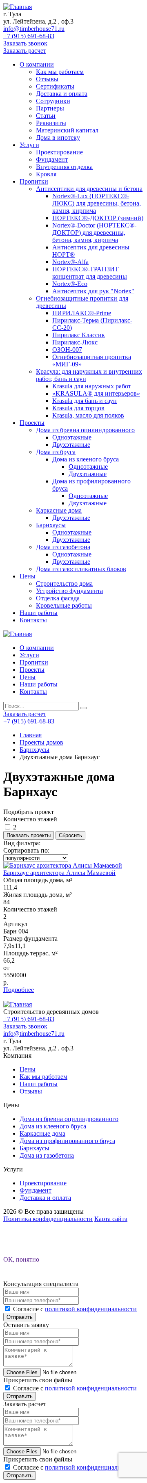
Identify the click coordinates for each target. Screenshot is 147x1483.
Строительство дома (64, 583)
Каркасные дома (59, 510)
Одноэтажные (71, 437)
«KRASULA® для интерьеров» (96, 393)
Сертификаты (55, 86)
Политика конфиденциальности (48, 1218)
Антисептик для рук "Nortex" (93, 291)
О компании (37, 64)
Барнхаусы (51, 525)
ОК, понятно (21, 1259)
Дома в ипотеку (58, 137)
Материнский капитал (67, 130)
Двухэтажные (71, 444)
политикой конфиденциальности (91, 1308)
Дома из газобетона (63, 546)
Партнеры (50, 108)
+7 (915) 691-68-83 (28, 35)
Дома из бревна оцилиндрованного (85, 429)
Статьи (46, 115)
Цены (28, 576)
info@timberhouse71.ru (34, 28)
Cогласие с (75, 1308)
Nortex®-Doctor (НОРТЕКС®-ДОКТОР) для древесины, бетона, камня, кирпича (94, 232)
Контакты (33, 620)
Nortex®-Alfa (70, 261)
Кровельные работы (64, 605)
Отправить (20, 1317)
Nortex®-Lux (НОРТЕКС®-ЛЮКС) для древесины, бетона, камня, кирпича (96, 203)
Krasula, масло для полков (88, 415)
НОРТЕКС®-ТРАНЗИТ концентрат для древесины (89, 273)
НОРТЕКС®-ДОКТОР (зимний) (97, 217)
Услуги (29, 144)
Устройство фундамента (69, 590)
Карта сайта (110, 1218)
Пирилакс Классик (78, 334)
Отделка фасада (58, 598)
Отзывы (47, 79)
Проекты (32, 422)
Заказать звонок (25, 43)
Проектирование (59, 152)
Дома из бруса (56, 451)
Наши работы (39, 612)
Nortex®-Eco (69, 283)
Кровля (46, 174)
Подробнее (18, 989)
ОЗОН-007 (67, 349)
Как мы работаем (60, 71)
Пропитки (34, 181)
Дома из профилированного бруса (67, 1140)
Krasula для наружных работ (91, 386)
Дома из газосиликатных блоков (81, 568)
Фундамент (52, 159)
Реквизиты (51, 122)
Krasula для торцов (78, 408)
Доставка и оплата (61, 93)
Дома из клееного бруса (85, 459)
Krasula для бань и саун (84, 400)
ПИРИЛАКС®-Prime (81, 313)
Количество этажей (30, 819)
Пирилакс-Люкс (75, 342)
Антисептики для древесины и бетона (89, 188)
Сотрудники (53, 100)
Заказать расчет (24, 50)
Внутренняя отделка (64, 166)
